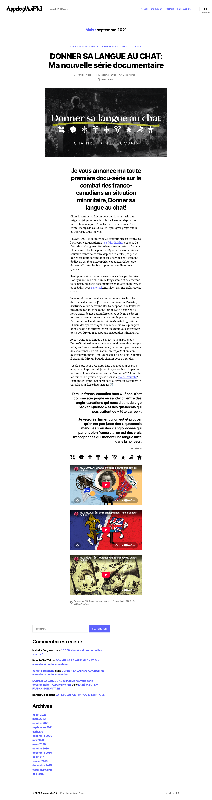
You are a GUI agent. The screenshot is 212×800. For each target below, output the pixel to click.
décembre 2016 (42, 752)
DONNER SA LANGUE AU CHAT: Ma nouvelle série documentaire (106, 60)
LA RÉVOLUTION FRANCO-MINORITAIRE (80, 694)
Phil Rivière (86, 75)
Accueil (144, 9)
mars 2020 (39, 744)
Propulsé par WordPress (72, 793)
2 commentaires (130, 75)
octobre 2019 (40, 748)
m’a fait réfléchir (113, 242)
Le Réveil (96, 287)
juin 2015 (38, 773)
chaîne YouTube (127, 377)
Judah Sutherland (43, 670)
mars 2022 (39, 718)
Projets (125, 47)
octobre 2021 (40, 723)
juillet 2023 (39, 714)
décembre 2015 (42, 765)
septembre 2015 (42, 769)
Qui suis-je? (157, 9)
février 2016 (40, 761)
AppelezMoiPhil (81, 601)
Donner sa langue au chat (85, 47)
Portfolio (170, 9)
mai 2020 (38, 740)
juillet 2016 (39, 757)
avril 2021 (38, 731)
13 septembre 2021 (107, 75)
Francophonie (110, 47)
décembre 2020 (42, 735)
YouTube (137, 47)
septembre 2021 (42, 727)
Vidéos (77, 604)
